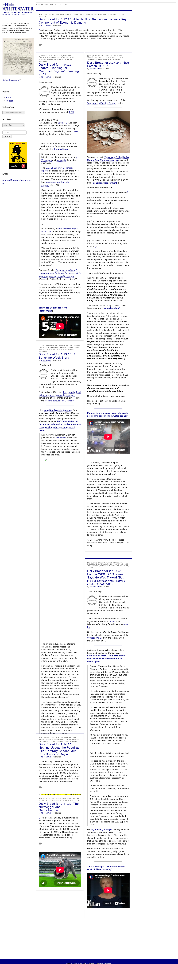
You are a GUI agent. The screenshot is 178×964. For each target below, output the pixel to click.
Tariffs (50, 59)
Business (44, 56)
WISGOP (90, 568)
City (41, 14)
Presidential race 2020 (109, 566)
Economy (68, 14)
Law (40, 347)
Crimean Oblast (94, 637)
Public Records (53, 349)
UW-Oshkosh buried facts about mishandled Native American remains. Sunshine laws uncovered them (60, 425)
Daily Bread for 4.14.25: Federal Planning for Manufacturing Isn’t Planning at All (59, 69)
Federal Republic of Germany (59, 400)
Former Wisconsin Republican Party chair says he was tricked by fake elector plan (106, 658)
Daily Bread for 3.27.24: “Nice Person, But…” (108, 64)
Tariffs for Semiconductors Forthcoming (53, 309)
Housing (113, 14)
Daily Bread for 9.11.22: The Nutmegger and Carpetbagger (59, 806)
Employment (44, 58)
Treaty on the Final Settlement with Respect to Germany (60, 393)
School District (114, 59)
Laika (75, 131)
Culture (67, 737)
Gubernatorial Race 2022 (62, 800)
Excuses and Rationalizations (85, 14)
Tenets (9, 100)
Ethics (120, 562)
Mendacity (95, 566)
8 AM (112, 621)
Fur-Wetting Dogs (120, 564)
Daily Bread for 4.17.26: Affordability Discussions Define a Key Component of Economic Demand (83, 20)
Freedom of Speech (110, 58)
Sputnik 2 (62, 122)
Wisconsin (43, 61)
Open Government (66, 347)
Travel (76, 800)
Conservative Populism (53, 737)
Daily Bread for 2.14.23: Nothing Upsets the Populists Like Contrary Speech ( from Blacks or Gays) (59, 749)
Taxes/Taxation (60, 59)
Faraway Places (45, 800)
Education (108, 56)
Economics (59, 14)
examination (60, 437)
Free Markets (103, 14)
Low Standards (71, 741)
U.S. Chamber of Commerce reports (57, 169)
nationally (61, 159)
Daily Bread (49, 14)
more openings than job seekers (55, 183)
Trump (69, 59)
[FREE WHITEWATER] (18, 6)
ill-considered (61, 149)
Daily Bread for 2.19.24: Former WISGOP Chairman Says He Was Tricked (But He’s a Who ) (106, 577)
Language (60, 741)
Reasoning (102, 59)
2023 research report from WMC (59, 230)
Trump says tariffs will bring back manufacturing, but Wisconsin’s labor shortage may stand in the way (60, 273)
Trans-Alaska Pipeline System (101, 103)
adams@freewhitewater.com (17, 181)
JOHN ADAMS (46, 25)
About (9, 97)
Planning (42, 59)
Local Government (50, 347)
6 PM (71, 111)
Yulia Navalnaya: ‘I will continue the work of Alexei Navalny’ (106, 868)
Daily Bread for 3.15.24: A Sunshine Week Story (57, 356)
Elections (112, 562)
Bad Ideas (93, 562)
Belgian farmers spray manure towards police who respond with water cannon (107, 414)
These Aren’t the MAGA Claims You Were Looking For (108, 158)
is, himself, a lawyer (101, 829)
